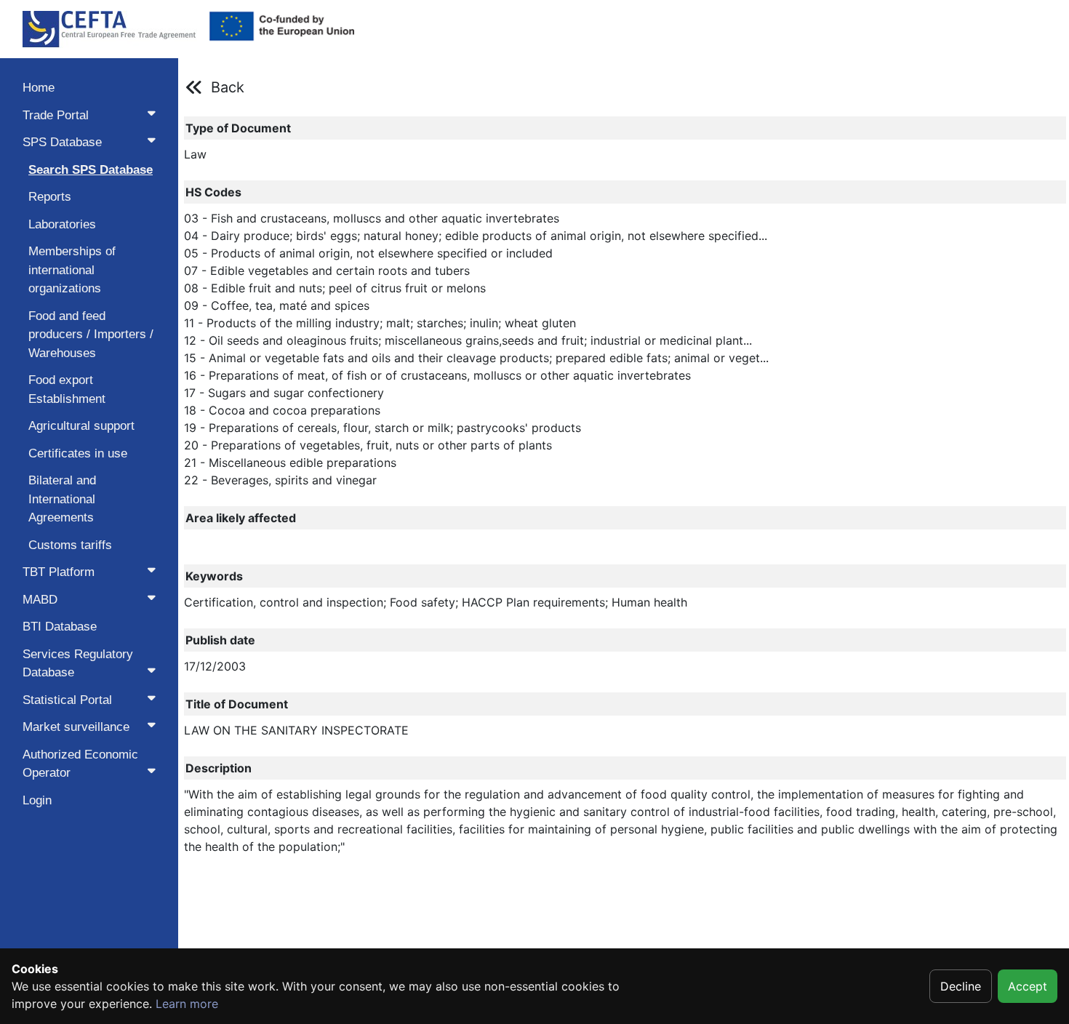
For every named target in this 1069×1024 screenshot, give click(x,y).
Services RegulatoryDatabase (78, 663)
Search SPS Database (90, 170)
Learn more (187, 1003)
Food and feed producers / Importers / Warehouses (90, 334)
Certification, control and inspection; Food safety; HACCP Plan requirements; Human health (435, 602)
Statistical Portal (67, 700)
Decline (960, 986)
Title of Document (236, 704)
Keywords (214, 576)
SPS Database (62, 142)
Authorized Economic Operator (80, 764)
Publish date (220, 640)
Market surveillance (76, 727)
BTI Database (60, 626)
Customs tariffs (70, 545)
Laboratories (62, 224)
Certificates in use (77, 453)
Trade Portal (56, 115)
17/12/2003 (215, 666)
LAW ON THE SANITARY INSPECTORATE (296, 730)
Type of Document (238, 128)
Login (37, 800)
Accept (1027, 986)
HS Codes (213, 192)
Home (39, 88)
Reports (49, 197)
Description (218, 768)
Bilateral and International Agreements (62, 498)
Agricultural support (81, 426)
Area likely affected (240, 518)
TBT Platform (59, 572)
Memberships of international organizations (72, 269)
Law (195, 154)
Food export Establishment (66, 389)
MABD (40, 600)
